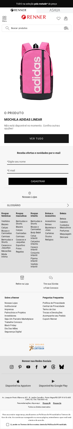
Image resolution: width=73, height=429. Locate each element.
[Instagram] (11, 367)
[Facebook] (36, 367)
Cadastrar (38, 181)
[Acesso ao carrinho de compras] (66, 19)
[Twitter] (45, 367)
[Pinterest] (20, 367)
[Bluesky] (61, 368)
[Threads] (53, 368)
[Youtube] (28, 367)
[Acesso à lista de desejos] (58, 19)
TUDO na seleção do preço (36, 3)
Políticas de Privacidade (49, 415)
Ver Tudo (36, 138)
